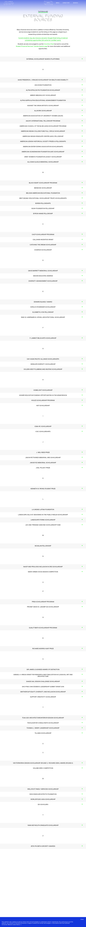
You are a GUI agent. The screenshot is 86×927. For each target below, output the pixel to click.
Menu (57, 3)
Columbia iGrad (49, 44)
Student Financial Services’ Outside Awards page (31, 46)
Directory (66, 3)
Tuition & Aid (43, 11)
